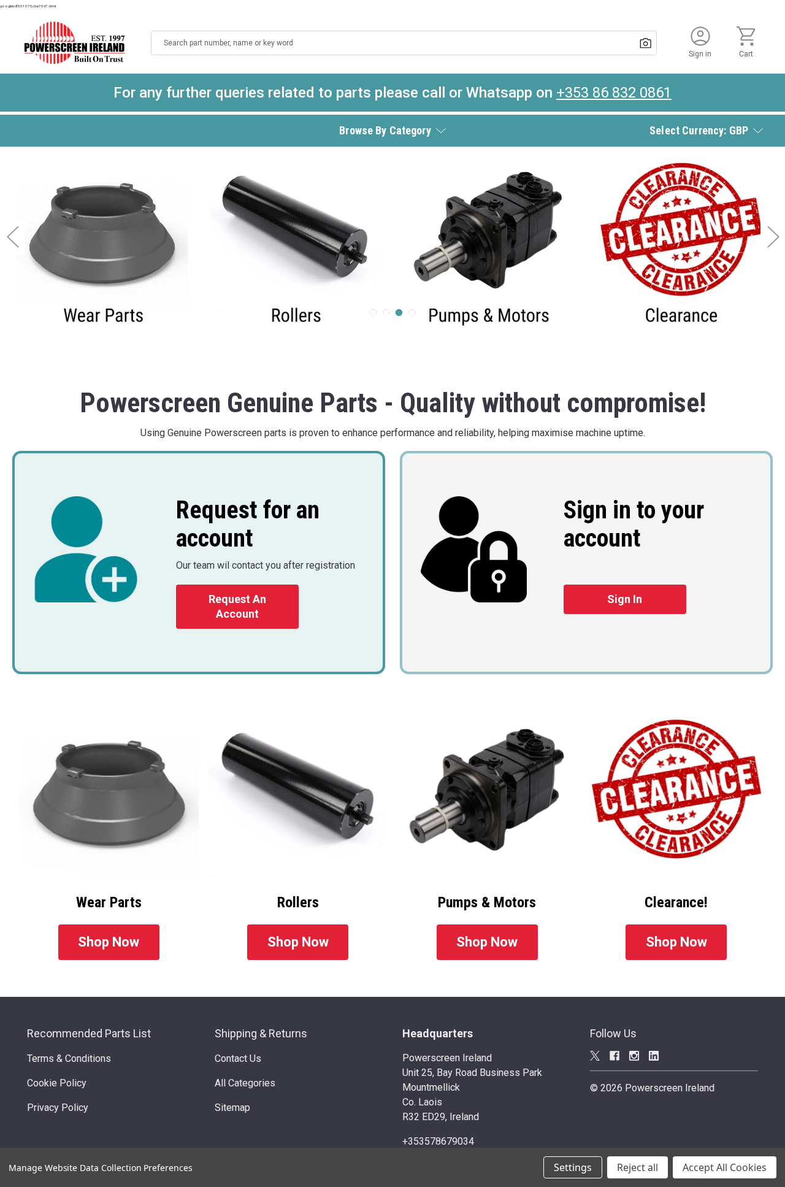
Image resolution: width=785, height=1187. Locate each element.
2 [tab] (386, 312)
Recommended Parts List (89, 1033)
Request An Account (237, 606)
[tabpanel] (392, 245)
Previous (12, 236)
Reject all (637, 1167)
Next (772, 236)
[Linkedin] (654, 1056)
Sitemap (232, 1107)
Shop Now (108, 942)
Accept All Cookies (725, 1167)
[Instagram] (634, 1056)
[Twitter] (595, 1056)
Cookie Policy (56, 1083)
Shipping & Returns (261, 1033)
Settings (573, 1167)
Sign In (624, 599)
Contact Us (238, 1058)
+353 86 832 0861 (614, 92)
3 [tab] (399, 312)
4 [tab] (411, 312)
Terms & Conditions (69, 1058)
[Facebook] (614, 1056)
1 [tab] (373, 312)
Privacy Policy (57, 1107)
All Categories (245, 1083)
